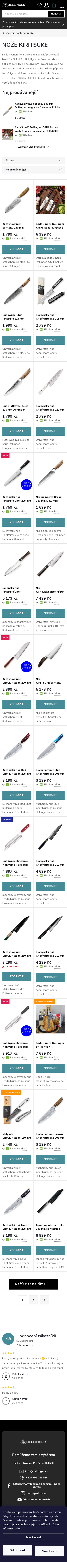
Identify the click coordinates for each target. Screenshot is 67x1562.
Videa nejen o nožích (36, 1499)
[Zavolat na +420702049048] (39, 5)
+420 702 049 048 (36, 1477)
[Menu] (62, 5)
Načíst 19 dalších (30, 1284)
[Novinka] (16, 837)
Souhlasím (49, 1551)
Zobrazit (17, 249)
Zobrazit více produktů (32, 147)
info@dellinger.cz (36, 1471)
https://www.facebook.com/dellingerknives (36, 1485)
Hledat (56, 13)
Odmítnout (17, 1550)
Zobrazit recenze (25, 1345)
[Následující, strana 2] (33, 1299)
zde (17, 1528)
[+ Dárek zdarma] (50, 1019)
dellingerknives (36, 1493)
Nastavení (33, 1537)
